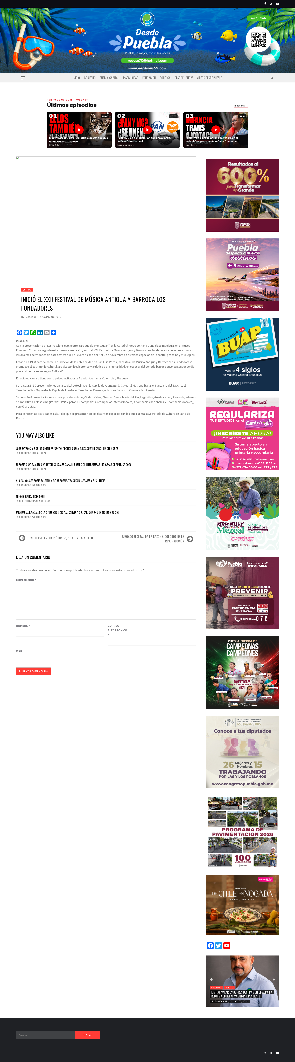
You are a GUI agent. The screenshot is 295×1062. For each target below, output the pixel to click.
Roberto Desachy (27, 500)
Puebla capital (109, 77)
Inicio (76, 77)
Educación (149, 77)
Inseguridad (130, 77)
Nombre (23, 626)
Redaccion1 (31, 316)
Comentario (26, 580)
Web (19, 651)
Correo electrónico (116, 630)
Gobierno (90, 77)
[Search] (272, 78)
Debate (229, 987)
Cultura (27, 289)
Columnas (216, 987)
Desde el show (184, 77)
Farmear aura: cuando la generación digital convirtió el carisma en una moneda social (67, 513)
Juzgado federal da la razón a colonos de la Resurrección (153, 538)
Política (165, 77)
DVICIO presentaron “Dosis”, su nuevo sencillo (61, 538)
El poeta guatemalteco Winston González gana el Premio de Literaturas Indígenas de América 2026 (73, 465)
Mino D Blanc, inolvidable (30, 496)
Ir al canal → (241, 106)
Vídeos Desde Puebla (209, 77)
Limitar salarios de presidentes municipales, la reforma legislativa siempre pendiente (241, 994)
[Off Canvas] (23, 78)
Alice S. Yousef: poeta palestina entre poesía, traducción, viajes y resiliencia (60, 481)
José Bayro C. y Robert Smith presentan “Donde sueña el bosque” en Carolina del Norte (67, 449)
